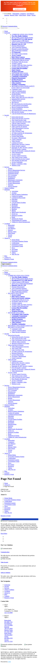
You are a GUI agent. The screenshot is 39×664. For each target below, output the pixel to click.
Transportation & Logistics (19, 220)
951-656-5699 (8, 631)
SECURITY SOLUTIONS (19, 54)
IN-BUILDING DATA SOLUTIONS (18, 95)
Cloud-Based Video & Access (20, 60)
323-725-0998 (8, 612)
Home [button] (6, 31)
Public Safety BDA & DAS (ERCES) (22, 97)
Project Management (14, 181)
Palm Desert (22, 15)
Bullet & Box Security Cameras (21, 144)
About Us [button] (7, 238)
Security (6, 333)
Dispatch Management (18, 45)
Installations (11, 178)
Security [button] (6, 115)
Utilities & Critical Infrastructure (21, 222)
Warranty (10, 185)
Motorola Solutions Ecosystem (20, 125)
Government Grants (17, 246)
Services (6, 385)
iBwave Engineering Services (20, 107)
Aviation (14, 193)
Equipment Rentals (13, 172)
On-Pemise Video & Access (20, 62)
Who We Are (15, 254)
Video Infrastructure (17, 152)
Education (14, 199)
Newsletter (15, 249)
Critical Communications (19, 91)
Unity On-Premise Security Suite (21, 121)
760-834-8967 (8, 635)
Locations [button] (7, 223)
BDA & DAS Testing (18, 112)
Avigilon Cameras (17, 63)
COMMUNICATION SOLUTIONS (22, 34)
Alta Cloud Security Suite (19, 120)
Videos (14, 252)
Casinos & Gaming (17, 196)
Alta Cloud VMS (16, 130)
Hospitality (15, 206)
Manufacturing (16, 207)
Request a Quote (9, 474)
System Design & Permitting (20, 105)
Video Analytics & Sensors (19, 126)
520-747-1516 (8, 641)
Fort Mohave (30, 13)
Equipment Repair (13, 173)
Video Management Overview (20, 128)
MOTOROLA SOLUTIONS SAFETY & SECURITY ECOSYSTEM (23, 86)
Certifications (15, 243)
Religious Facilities (17, 215)
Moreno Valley (14, 15)
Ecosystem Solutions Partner (20, 241)
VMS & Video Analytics (19, 123)
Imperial (6, 15)
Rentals (10, 398)
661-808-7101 (8, 622)
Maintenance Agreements (15, 180)
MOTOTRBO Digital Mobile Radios (22, 37)
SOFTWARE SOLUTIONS (20, 73)
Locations (7, 439)
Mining (14, 210)
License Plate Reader (18, 136)
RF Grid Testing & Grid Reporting (21, 104)
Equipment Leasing (17, 244)
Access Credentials (17, 162)
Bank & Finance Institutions (20, 194)
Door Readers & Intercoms (19, 160)
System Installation (17, 109)
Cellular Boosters (16, 100)
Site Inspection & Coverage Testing (22, 110)
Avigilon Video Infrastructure (20, 66)
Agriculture (15, 191)
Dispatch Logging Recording (20, 49)
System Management (14, 183)
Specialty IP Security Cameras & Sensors (23, 151)
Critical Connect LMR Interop (20, 41)
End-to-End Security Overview (20, 118)
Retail (13, 217)
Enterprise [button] (7, 33)
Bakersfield (16, 13)
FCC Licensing (12, 175)
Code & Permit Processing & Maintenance (24, 113)
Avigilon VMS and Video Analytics (22, 65)
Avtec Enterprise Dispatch (19, 47)
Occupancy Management (19, 138)
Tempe (29, 15)
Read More (4, 533)
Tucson (33, 15)
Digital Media (16, 239)
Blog (5, 471)
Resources (15, 251)
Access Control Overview (19, 155)
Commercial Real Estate (18, 197)
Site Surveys (15, 102)
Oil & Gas (15, 214)
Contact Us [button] (7, 257)
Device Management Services (16, 170)
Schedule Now (19, 9)
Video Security (16, 141)
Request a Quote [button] (9, 259)
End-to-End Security (17, 117)
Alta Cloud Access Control (19, 157)
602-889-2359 (8, 638)
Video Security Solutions (19, 92)
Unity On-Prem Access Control (21, 159)
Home (6, 272)
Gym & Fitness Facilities (19, 202)
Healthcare (15, 204)
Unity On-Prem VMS (18, 131)
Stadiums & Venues (17, 218)
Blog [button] (5, 256)
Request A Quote (6, 515)
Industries (7, 189)
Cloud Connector (16, 139)
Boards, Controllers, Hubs (19, 163)
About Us (7, 453)
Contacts (6, 473)
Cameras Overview (17, 142)
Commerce (23, 13)
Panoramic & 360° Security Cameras (22, 147)
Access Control (16, 154)
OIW (9, 661)
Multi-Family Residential (19, 212)
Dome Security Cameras (19, 146)
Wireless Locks (16, 165)
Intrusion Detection (17, 134)
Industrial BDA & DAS (18, 99)
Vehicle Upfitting (9, 188)
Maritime (14, 209)
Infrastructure (12, 176)
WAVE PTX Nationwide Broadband (22, 42)
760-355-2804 (8, 628)
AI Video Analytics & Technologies (22, 133)
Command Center (17, 89)
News (13, 248)
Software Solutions (5, 572)
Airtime (10, 168)
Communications (5, 552)
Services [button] (6, 167)
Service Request (12, 186)
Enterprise (14, 201)
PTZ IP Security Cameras (19, 149)
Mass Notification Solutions (19, 50)
